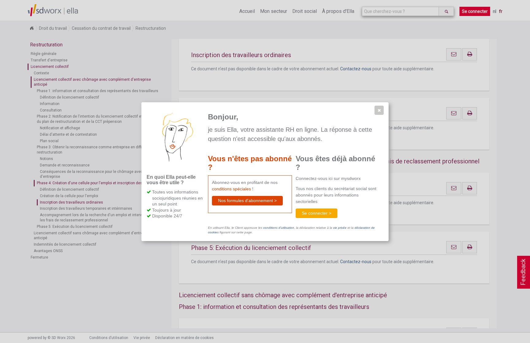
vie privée (340, 227)
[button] (379, 110)
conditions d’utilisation (278, 227)
